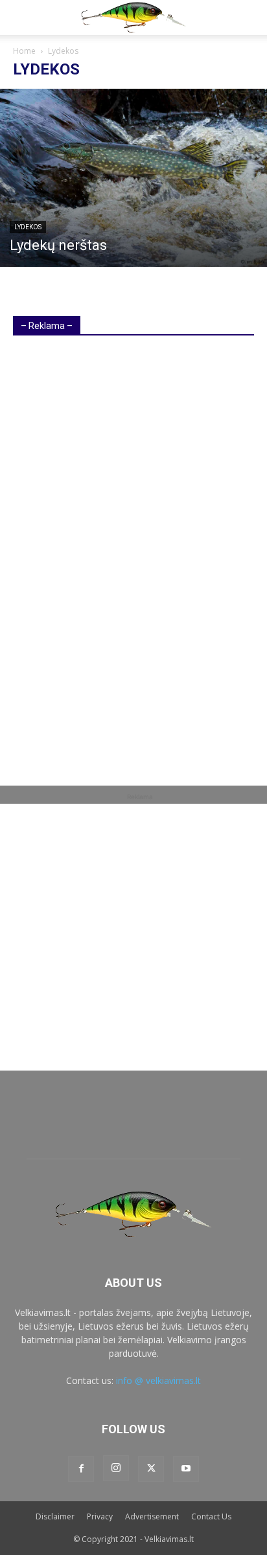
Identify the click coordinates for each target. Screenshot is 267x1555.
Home (24, 50)
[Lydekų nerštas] (133, 178)
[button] (20, 17)
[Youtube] (186, 1469)
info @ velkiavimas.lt (158, 1380)
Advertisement (152, 1516)
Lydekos (27, 227)
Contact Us (211, 1516)
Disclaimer (55, 1516)
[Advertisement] (110, 546)
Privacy (100, 1516)
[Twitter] (151, 1469)
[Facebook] (81, 1469)
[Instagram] (116, 1468)
